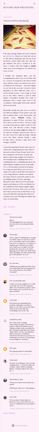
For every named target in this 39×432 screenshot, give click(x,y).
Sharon (5, 167)
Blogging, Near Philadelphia (18, 7)
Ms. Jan (12, 263)
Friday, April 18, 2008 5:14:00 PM (20, 391)
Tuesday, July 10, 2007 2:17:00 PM (20, 373)
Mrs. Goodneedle (16, 281)
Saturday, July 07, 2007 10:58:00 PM (21, 313)
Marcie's (12, 56)
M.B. (11, 348)
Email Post (11, 207)
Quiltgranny (14, 319)
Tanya (12, 235)
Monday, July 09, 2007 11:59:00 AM (20, 354)
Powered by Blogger (21, 425)
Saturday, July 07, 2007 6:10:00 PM (20, 257)
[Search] (34, 3)
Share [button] (5, 207)
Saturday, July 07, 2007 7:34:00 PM (21, 275)
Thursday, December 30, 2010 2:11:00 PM (22, 408)
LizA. (11, 397)
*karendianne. (14, 379)
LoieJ (11, 300)
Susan (12, 360)
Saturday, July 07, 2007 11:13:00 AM (20, 229)
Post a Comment (9, 413)
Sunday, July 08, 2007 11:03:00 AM (20, 342)
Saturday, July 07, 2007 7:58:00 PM (20, 294)
